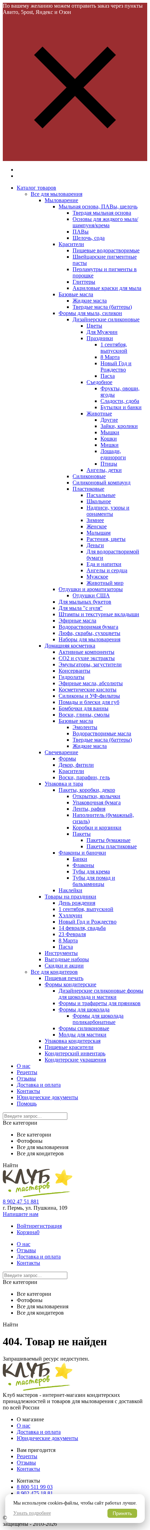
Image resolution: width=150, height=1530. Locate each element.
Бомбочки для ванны (83, 708)
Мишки (109, 445)
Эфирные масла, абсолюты (91, 683)
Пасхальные (101, 495)
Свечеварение (61, 752)
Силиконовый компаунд (101, 482)
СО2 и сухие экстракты (87, 658)
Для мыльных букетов (85, 602)
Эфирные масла (77, 621)
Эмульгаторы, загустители (90, 664)
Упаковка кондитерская (72, 1041)
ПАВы (81, 232)
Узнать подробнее (32, 1513)
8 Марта (110, 357)
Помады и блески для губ (89, 702)
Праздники (100, 338)
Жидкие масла (90, 301)
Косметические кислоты (88, 690)
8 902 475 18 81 (35, 1493)
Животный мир (105, 583)
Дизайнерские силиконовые (106, 319)
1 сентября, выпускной (113, 348)
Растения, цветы (106, 539)
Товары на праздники (70, 897)
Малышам (99, 533)
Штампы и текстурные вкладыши (99, 614)
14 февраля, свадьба (82, 928)
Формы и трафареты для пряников (100, 1003)
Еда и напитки (104, 564)
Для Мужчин (102, 332)
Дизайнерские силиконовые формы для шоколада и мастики (101, 994)
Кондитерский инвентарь (75, 1053)
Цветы (94, 326)
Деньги (95, 545)
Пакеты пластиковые (112, 846)
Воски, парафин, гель (84, 777)
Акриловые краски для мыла (107, 288)
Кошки (108, 439)
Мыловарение (61, 200)
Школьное (99, 501)
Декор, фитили (76, 765)
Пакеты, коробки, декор (87, 790)
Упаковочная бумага (97, 802)
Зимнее (95, 520)
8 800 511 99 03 (35, 1487)
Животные (99, 413)
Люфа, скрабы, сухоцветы (89, 633)
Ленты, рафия (89, 809)
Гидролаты (71, 677)
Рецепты (27, 1072)
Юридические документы (47, 1097)
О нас (23, 1066)
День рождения (77, 903)
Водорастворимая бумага (88, 627)
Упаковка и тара (64, 784)
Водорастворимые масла (102, 733)
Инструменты (61, 953)
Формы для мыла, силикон (90, 313)
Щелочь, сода (89, 238)
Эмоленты (85, 727)
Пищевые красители (69, 1047)
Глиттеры (84, 282)
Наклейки (70, 890)
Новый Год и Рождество (116, 366)
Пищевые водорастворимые (106, 250)
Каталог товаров (36, 188)
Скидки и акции (64, 966)
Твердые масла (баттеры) (102, 307)
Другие (109, 420)
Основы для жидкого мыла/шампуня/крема (105, 222)
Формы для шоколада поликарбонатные (98, 1019)
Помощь (27, 1104)
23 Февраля (72, 934)
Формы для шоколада (84, 1009)
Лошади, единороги (113, 454)
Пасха (107, 376)
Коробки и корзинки (97, 828)
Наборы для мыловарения (89, 639)
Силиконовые (89, 476)
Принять (122, 1513)
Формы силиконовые (84, 1028)
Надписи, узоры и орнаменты (108, 511)
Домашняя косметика (70, 646)
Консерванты (74, 671)
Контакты (28, 1091)
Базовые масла (76, 294)
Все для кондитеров (54, 972)
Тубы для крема (91, 871)
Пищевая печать (64, 978)
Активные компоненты (86, 652)
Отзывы (26, 1078)
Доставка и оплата (39, 1085)
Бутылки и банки (121, 407)
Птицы (108, 464)
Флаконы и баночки (82, 853)
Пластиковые (88, 489)
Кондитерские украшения (75, 1060)
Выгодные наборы (67, 959)
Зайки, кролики (119, 426)
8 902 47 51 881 (21, 1201)
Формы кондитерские (70, 984)
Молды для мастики (82, 1035)
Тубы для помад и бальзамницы (94, 881)
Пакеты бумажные (108, 840)
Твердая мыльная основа (102, 213)
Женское (97, 526)
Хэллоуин (70, 915)
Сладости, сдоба (119, 401)
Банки (80, 859)
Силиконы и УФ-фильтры (89, 696)
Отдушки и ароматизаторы (91, 589)
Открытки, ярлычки (96, 796)
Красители (71, 244)
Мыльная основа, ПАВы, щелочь (98, 206)
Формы (67, 759)
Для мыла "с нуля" (81, 608)
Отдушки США (91, 595)
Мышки (109, 432)
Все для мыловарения (56, 194)
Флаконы (83, 865)
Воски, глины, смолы (84, 715)
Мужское (97, 577)
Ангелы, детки (104, 470)
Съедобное (99, 382)
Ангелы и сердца (107, 570)
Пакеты (82, 834)
